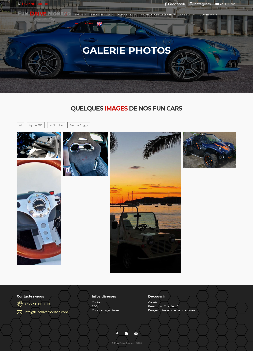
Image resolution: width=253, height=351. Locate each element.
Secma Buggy (79, 125)
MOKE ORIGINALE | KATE (156, 14)
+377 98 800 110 (36, 4)
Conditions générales (105, 310)
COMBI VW (206, 14)
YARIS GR (186, 14)
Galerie (153, 302)
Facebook (176, 4)
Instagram (202, 4)
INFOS (79, 14)
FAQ (95, 306)
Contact (97, 302)
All (20, 125)
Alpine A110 (35, 125)
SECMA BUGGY (101, 14)
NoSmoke (56, 125)
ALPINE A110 (125, 14)
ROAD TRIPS (84, 23)
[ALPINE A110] (18, 133)
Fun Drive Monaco (47, 17)
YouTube (227, 4)
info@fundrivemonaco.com (46, 312)
